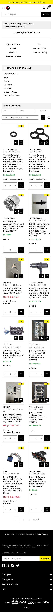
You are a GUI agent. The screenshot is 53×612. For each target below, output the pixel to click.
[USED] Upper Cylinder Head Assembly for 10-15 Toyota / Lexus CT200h (38, 417)
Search (46, 14)
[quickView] (16, 142)
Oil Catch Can (39, 48)
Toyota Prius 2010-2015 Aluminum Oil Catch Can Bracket (12, 290)
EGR (40, 44)
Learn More (41, 534)
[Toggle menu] (3, 8)
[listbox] (20, 117)
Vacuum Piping (40, 52)
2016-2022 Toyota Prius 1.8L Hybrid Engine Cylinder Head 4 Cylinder (13, 354)
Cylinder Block (13, 44)
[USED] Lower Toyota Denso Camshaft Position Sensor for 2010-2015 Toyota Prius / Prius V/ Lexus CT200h (39, 230)
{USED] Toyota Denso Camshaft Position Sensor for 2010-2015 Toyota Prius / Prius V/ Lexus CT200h (39, 293)
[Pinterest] (17, 565)
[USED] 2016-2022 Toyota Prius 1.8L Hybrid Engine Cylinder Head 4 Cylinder (37, 355)
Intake (13, 48)
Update (43, 111)
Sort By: (6, 117)
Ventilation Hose (13, 57)
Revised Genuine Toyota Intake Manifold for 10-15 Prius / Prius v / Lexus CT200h (37, 481)
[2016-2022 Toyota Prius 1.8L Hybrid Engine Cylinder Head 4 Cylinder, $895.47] (13, 330)
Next (35, 519)
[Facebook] (3, 565)
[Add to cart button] (21, 185)
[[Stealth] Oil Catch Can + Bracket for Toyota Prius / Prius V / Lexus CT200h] (21, 438)
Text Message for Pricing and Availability (26, 2)
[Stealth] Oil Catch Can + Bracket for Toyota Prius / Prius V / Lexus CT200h (12, 418)
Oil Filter (13, 52)
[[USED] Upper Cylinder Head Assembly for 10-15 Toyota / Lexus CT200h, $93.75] (39, 392)
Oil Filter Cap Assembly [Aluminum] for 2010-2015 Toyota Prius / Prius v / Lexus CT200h (13, 226)
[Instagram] (12, 565)
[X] (8, 565)
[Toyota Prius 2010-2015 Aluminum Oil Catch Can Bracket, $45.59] (13, 268)
